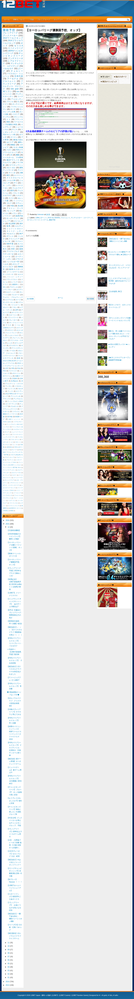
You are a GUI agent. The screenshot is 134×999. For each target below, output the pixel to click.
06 (9, 960)
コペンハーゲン (18, 477)
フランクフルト (12, 279)
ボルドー (6, 307)
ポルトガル (10, 168)
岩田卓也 (9, 447)
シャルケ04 (10, 180)
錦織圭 (13, 145)
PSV (4, 371)
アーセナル (13, 78)
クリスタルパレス (15, 178)
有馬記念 (14, 381)
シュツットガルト (15, 229)
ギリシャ (10, 236)
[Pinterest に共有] (65, 214)
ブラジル (9, 102)
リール (17, 325)
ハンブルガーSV (12, 262)
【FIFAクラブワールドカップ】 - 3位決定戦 (14, 660)
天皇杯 (14, 378)
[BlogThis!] (58, 214)
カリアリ (20, 289)
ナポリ (9, 150)
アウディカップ (9, 457)
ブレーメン (16, 338)
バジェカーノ (16, 305)
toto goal (14, 89)
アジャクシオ (16, 396)
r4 (99, 995)
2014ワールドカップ (13, 38)
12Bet (37, 217)
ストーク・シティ (15, 231)
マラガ (8, 325)
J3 (22, 381)
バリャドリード (13, 317)
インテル (6, 117)
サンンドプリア (9, 480)
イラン (14, 213)
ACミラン (7, 91)
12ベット (43, 217)
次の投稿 (30, 299)
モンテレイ (6, 444)
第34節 (9, 416)
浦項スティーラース (10, 414)
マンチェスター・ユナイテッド (82, 217)
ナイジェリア (14, 239)
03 (9, 971)
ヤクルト (19, 241)
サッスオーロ (8, 274)
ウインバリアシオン (9, 470)
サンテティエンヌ (9, 302)
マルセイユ (10, 234)
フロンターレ (15, 439)
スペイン (13, 137)
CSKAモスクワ (8, 328)
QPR (17, 310)
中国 (12, 206)
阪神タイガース (16, 269)
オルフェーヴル (16, 472)
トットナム (18, 201)
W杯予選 (9, 244)
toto (17, 91)
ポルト (5, 340)
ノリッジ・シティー (14, 277)
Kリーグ (14, 449)
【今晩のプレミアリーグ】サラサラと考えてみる (14, 711)
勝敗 (17, 155)
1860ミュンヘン (14, 419)
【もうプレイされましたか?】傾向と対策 (14, 800)
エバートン (18, 175)
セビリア (10, 142)
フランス (19, 119)
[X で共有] (60, 214)
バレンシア (10, 211)
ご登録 (31, 19)
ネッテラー (58, 19)
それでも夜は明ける (17, 454)
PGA (19, 368)
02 (9, 974)
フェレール (17, 495)
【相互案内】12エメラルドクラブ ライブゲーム (14, 935)
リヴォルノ (16, 411)
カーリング (6, 475)
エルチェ (19, 226)
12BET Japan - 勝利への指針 (41, 995)
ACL (4, 287)
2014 (8, 982)
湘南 (21, 249)
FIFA (13, 368)
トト (9, 119)
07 (9, 957)
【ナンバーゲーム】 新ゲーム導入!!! (14, 769)
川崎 (21, 173)
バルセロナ (8, 68)
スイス (11, 198)
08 (9, 953)
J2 (11, 155)
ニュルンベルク (13, 335)
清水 (21, 223)
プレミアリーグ (43, 19)
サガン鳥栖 (18, 147)
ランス (10, 391)
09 (9, 950)
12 (9, 527)
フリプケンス (7, 498)
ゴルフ (9, 203)
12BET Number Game (80, 995)
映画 (11, 510)
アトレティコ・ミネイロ (14, 383)
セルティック (11, 292)
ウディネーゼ (8, 254)
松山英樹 (12, 223)
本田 (13, 249)
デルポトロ (14, 406)
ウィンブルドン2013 (15, 401)
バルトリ (7, 434)
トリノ (13, 246)
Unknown (40, 214)
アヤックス (7, 399)
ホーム (7, 19)
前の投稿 (90, 299)
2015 (8, 524)
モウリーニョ (7, 376)
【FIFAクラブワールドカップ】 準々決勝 (14, 720)
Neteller (57, 217)
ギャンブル (18, 117)
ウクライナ (13, 371)
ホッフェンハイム (16, 322)
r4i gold (104, 995)
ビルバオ (7, 241)
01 (9, 977)
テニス (14, 129)
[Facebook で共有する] (63, 214)
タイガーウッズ (11, 404)
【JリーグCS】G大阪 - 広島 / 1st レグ (14, 927)
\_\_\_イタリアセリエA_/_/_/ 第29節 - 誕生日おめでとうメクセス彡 (119, 280)
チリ (15, 183)
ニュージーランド (17, 432)
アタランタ (14, 287)
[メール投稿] (53, 214)
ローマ (13, 109)
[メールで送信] (55, 214)
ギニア (7, 432)
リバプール (44, 220)
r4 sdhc (115, 995)
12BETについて (19, 19)
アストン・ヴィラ (15, 208)
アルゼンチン (17, 99)
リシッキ (15, 444)
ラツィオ (12, 173)
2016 (8, 520)
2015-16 (51, 217)
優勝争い (15, 284)
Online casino (7, 421)
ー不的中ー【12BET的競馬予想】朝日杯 (14, 651)
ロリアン (19, 391)
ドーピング (17, 493)
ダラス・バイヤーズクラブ (11, 485)
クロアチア (7, 195)
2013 (8, 985)
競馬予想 (19, 216)
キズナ (14, 475)
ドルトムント (65, 217)
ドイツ (5, 104)
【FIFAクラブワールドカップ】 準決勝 (14, 686)
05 (9, 964)
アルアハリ (10, 460)
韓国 (8, 122)
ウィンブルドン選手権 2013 (12, 467)
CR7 (7, 368)
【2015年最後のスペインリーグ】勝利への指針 (14, 536)
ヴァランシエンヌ (13, 505)
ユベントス (7, 94)
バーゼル (12, 350)
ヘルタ (5, 264)
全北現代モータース (15, 508)
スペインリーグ (15, 48)
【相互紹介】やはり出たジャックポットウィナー (14, 862)
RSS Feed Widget (114, 167)
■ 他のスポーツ (120, 77)
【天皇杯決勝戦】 (14, 530)
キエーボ (19, 330)
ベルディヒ (11, 500)
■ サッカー (105, 77)
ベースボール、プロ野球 (13, 157)
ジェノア (6, 221)
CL (18, 102)
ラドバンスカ (14, 503)
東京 (8, 175)
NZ (20, 449)
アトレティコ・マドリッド (13, 86)
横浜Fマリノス (13, 160)
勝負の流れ (18, 140)
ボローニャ (16, 373)
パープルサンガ (7, 495)
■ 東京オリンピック (109, 81)
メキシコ (15, 193)
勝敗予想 (52, 220)
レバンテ (14, 282)
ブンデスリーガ (15, 58)
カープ (18, 300)
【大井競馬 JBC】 (115, 291)
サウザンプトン (16, 165)
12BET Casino (65, 995)
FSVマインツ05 (9, 135)
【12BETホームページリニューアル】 (14, 888)
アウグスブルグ (12, 251)
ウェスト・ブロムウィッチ (13, 297)
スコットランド (11, 333)
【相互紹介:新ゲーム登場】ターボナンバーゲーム (14, 761)
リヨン (14, 307)
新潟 (12, 190)
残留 (18, 358)
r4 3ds (110, 995)
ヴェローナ (16, 295)
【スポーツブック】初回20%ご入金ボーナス (14, 896)
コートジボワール (13, 272)
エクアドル (9, 300)
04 (9, 967)
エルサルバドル (18, 429)
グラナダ (19, 259)
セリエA (18, 45)
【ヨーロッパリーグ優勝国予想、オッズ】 (14, 562)
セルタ (20, 274)
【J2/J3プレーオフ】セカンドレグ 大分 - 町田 (14, 853)
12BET (55, 995)
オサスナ (10, 330)
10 (9, 946)
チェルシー (17, 71)
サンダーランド (12, 218)
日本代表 (18, 76)
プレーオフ (13, 320)
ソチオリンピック (15, 482)
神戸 (21, 234)
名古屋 (20, 206)
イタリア (15, 114)
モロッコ (18, 442)
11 (9, 943)
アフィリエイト (72, 19)
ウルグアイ (7, 162)
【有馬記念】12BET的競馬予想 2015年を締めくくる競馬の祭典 (14, 584)
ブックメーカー (10, 35)
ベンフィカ (11, 388)
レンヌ (9, 343)
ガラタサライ (14, 345)
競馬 (9, 226)
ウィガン (8, 386)
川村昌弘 (5, 510)
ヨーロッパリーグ (33, 220)
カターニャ (13, 315)
